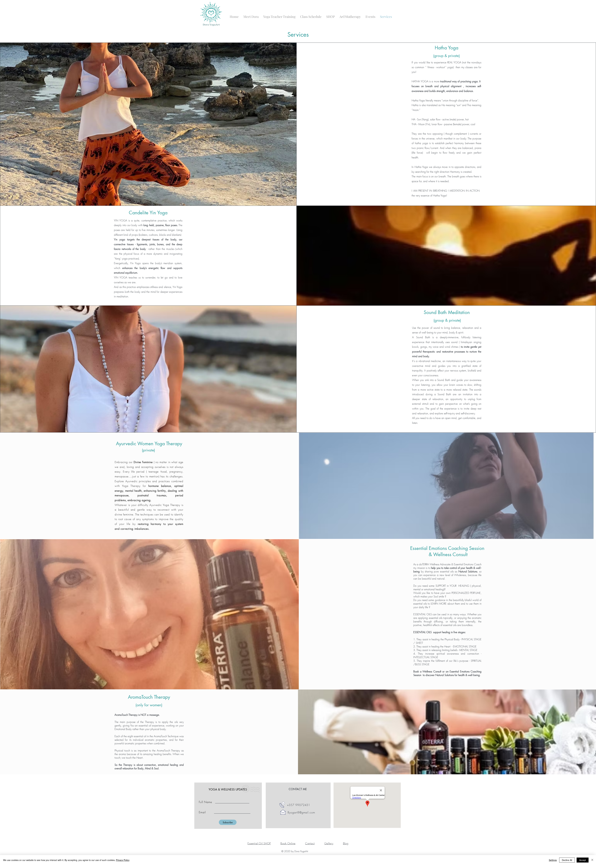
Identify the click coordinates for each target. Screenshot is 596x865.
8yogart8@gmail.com (301, 812)
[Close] (592, 860)
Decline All (567, 860)
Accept (582, 860)
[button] (330, 16)
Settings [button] (553, 860)
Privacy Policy (122, 860)
